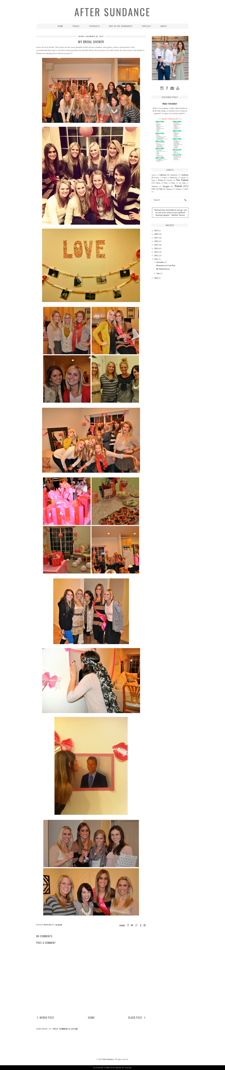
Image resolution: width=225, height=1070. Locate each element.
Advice (154, 175)
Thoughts (94, 26)
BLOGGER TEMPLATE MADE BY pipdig (113, 1067)
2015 (156, 245)
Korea (160, 180)
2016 (156, 241)
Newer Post (47, 1018)
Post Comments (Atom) (65, 1028)
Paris (166, 183)
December (160, 262)
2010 (156, 278)
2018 (156, 234)
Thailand (155, 186)
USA (153, 189)
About (164, 26)
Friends (164, 177)
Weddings (178, 189)
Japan (183, 177)
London (169, 180)
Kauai (153, 180)
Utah (160, 189)
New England (182, 180)
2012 (156, 255)
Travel (76, 26)
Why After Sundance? (121, 26)
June (158, 273)
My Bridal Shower (163, 269)
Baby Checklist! (170, 103)
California (162, 175)
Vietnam (169, 189)
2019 (156, 231)
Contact (146, 26)
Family (156, 177)
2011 (156, 259)
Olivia (158, 183)
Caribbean (184, 175)
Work (186, 189)
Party (173, 183)
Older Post (135, 1018)
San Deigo (182, 183)
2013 (156, 252)
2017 (156, 238)
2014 (156, 248)
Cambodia (173, 175)
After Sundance (112, 12)
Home (60, 26)
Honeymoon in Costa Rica (165, 265)
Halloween (174, 177)
